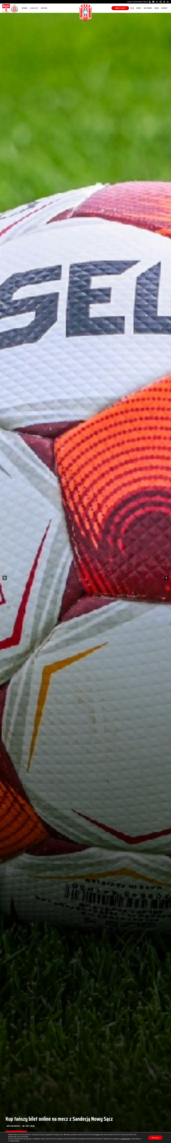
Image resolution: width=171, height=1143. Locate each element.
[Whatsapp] (168, 2)
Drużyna (44, 8)
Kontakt (164, 8)
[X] (157, 2)
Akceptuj (155, 1138)
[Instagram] (160, 2)
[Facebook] (153, 2)
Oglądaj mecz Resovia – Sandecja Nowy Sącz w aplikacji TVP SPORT (71, 1118)
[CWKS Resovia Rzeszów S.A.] (85, 20)
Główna (24, 8)
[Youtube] (150, 2)
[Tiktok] (164, 2)
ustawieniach (125, 1139)
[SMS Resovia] (14, 12)
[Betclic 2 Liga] (6, 12)
